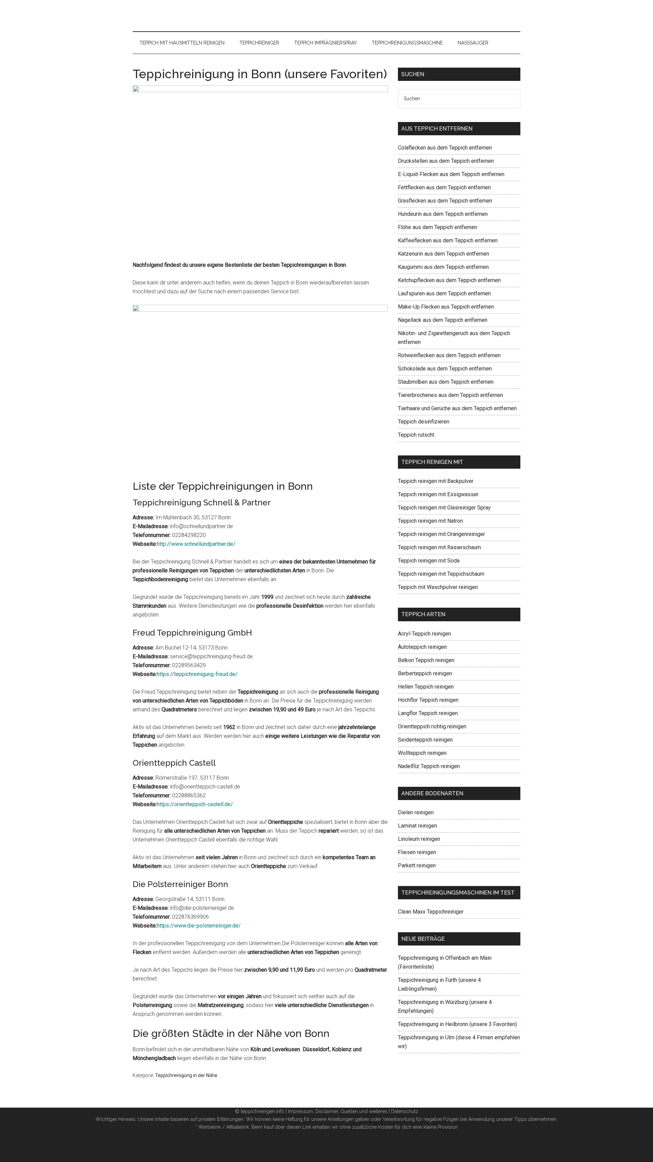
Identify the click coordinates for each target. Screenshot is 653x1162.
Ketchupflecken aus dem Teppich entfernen (449, 280)
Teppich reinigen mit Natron (430, 521)
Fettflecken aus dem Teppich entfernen (444, 187)
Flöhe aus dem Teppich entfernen (437, 227)
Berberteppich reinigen (425, 673)
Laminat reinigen (417, 825)
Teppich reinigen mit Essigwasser (438, 494)
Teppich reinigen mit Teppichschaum (441, 574)
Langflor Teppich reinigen (428, 713)
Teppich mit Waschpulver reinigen (438, 587)
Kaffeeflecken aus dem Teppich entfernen (448, 240)
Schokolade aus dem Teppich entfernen (445, 368)
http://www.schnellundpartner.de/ (196, 544)
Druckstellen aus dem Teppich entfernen (446, 161)
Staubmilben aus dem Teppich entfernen (445, 382)
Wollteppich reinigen (422, 753)
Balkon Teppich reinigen (426, 660)
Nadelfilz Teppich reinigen (429, 766)
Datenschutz (404, 1111)
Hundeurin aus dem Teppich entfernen (443, 214)
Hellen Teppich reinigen (426, 686)
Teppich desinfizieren (423, 421)
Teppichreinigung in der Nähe (186, 1075)
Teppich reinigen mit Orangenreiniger (441, 534)
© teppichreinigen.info (259, 1111)
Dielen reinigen (416, 812)
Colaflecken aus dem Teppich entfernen (445, 147)
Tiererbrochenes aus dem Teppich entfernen (450, 395)
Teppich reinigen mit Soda (428, 560)
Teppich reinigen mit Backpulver (435, 481)
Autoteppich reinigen (422, 647)
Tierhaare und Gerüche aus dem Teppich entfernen (457, 408)
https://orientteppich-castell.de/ (195, 804)
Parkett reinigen (417, 865)
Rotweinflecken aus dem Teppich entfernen (449, 355)
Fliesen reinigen (417, 852)
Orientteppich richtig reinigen (432, 726)
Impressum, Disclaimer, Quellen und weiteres (337, 1111)
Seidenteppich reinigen (425, 739)
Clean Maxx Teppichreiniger (431, 911)
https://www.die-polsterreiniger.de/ (199, 925)
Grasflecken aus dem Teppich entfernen (445, 200)
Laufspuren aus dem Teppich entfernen (444, 293)
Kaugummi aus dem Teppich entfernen (443, 267)
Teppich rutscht (416, 435)
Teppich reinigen (326, 15)
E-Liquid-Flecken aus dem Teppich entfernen (451, 174)
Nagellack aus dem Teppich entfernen (442, 320)
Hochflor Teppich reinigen (428, 700)
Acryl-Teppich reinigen (424, 633)
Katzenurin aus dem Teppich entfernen (443, 253)
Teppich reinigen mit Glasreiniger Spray (444, 507)
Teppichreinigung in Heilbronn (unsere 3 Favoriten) (457, 1024)
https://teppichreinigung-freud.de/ (197, 674)
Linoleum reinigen (419, 839)
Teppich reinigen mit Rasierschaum (439, 547)
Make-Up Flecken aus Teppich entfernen (446, 306)
